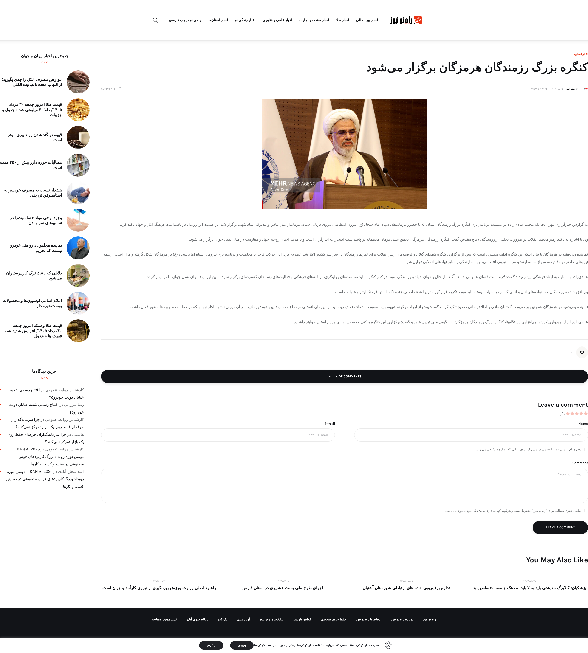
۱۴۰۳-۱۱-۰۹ (406, 581)
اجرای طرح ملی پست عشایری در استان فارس (282, 587)
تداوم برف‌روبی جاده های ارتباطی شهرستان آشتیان (406, 587)
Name (583, 424)
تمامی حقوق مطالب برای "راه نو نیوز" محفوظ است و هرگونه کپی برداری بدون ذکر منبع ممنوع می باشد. (513, 511)
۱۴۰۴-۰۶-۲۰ (529, 581)
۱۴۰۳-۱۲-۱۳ (159, 581)
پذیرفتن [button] (242, 645)
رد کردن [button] (211, 645)
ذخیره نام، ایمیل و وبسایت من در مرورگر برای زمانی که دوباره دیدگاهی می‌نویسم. (527, 449)
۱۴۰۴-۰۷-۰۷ (282, 581)
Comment (580, 463)
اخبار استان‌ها (580, 54)
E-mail (329, 424)
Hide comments (347, 376)
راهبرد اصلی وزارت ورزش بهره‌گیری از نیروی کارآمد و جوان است (159, 587)
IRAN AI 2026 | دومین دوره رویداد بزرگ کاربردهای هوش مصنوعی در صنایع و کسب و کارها (49, 457)
